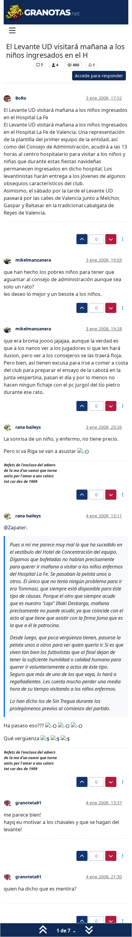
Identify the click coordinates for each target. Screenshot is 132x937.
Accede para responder (99, 76)
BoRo (20, 98)
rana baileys (28, 427)
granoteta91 (28, 803)
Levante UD (18, 65)
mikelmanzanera (33, 260)
